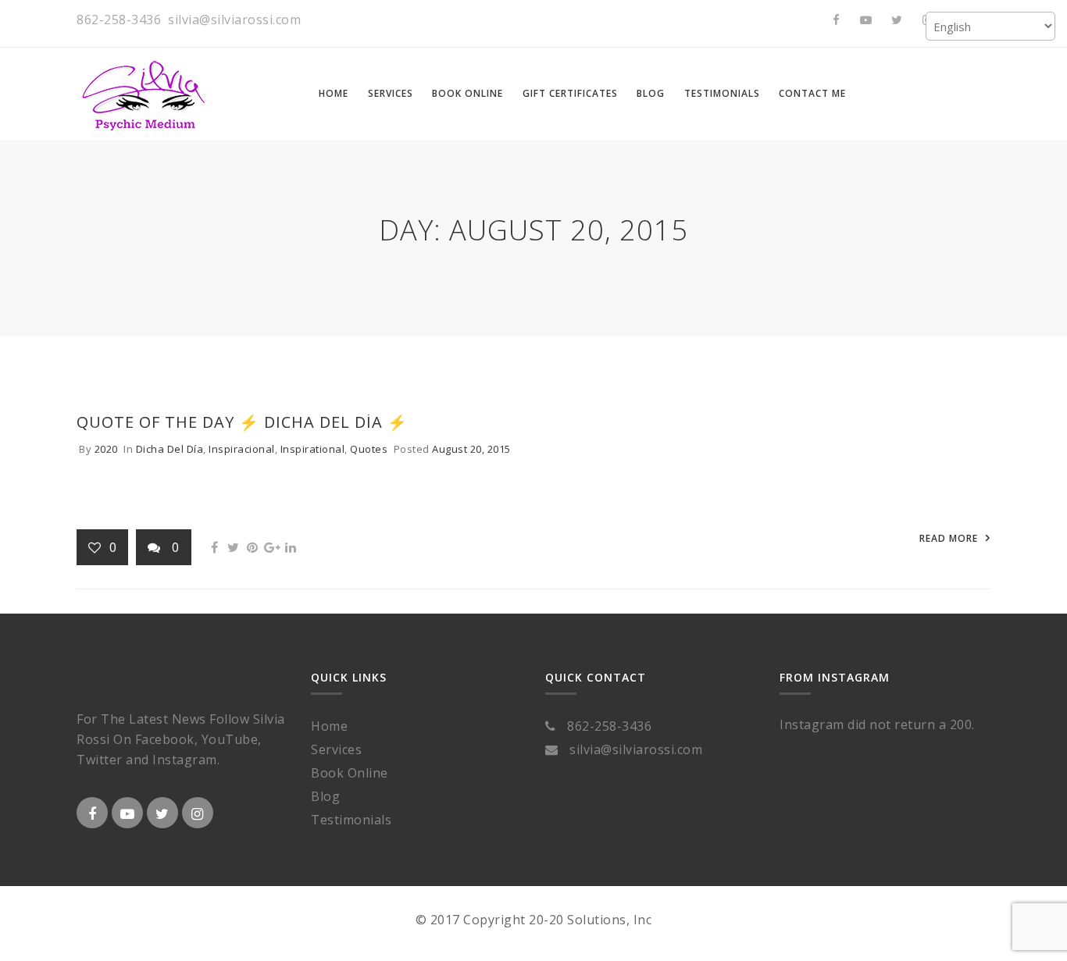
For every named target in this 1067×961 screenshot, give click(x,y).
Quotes (368, 449)
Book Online (349, 772)
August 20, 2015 (471, 449)
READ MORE (948, 538)
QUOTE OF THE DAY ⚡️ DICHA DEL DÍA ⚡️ (242, 421)
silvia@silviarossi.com (234, 19)
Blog (325, 796)
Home (329, 726)
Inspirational (312, 449)
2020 (106, 449)
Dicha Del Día (170, 449)
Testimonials (351, 819)
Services (336, 749)
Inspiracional (242, 449)
